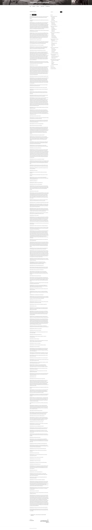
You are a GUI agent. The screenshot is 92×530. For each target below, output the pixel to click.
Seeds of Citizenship (53, 36)
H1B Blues (52, 63)
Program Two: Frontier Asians (54, 21)
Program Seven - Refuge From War (36, 514)
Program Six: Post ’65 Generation (54, 47)
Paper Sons (52, 34)
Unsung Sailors (53, 17)
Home (30, 6)
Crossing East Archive (39, 2)
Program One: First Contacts (54, 16)
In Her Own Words (53, 50)
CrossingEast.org (48, 6)
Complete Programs (53, 67)
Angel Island (52, 33)
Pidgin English (53, 31)
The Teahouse (53, 51)
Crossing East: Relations (53, 68)
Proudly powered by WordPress (33, 528)
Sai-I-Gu (52, 61)
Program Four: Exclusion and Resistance (55, 32)
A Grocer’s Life (53, 48)
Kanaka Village (53, 18)
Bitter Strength (53, 20)
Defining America (53, 35)
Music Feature (42, 6)
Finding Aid (33, 6)
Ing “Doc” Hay (53, 22)
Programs (38, 6)
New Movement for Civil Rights (55, 60)
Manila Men (52, 19)
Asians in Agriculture (53, 24)
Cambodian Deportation (54, 37)
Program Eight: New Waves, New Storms (55, 59)
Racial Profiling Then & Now (54, 64)
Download (34, 14)
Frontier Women (53, 23)
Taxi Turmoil (52, 62)
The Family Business (53, 49)
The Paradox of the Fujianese (54, 52)
